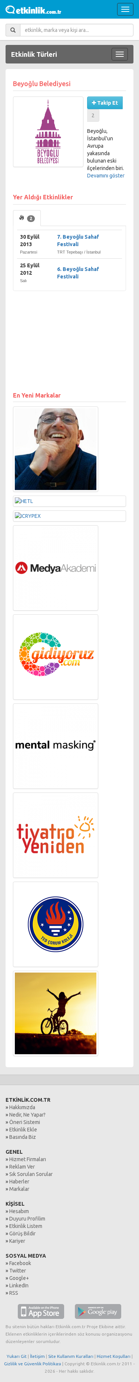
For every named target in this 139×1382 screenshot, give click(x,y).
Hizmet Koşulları (113, 1356)
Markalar (19, 1189)
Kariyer (17, 1241)
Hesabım (19, 1211)
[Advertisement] (69, 337)
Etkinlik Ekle (23, 1130)
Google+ (19, 1278)
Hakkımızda (22, 1107)
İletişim (37, 1356)
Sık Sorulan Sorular (31, 1174)
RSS (13, 1293)
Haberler (19, 1182)
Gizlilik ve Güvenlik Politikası (32, 1363)
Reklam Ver (22, 1167)
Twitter (17, 1271)
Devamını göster (106, 176)
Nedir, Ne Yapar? (27, 1115)
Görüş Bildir (22, 1233)
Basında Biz (22, 1137)
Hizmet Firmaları (27, 1159)
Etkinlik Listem (25, 1226)
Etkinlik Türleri (34, 54)
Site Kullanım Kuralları (70, 1356)
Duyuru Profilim (27, 1219)
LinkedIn (19, 1285)
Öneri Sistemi (24, 1122)
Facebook (20, 1263)
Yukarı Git (17, 1356)
